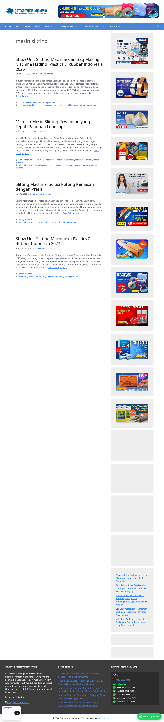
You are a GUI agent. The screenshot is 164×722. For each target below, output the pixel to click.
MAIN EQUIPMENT (66, 26)
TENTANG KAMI (23, 26)
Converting (39, 160)
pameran (53, 105)
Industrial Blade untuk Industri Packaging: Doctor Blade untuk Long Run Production (131, 622)
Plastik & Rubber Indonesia (29, 102)
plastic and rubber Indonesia (70, 105)
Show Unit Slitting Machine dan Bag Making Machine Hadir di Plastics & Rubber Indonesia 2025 (59, 64)
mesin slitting (42, 105)
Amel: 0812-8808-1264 (126, 687)
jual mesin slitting (51, 165)
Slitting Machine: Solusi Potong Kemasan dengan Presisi (55, 186)
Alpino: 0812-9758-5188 (126, 698)
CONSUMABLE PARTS (92, 26)
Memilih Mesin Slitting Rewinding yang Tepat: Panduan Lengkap (53, 124)
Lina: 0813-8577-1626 (126, 695)
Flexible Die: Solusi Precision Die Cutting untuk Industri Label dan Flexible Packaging (131, 588)
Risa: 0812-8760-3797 (126, 702)
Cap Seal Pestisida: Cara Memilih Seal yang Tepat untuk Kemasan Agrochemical (131, 611)
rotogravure (50, 160)
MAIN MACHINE (42, 26)
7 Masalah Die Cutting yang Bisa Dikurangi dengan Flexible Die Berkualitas (131, 578)
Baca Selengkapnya (72, 213)
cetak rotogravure (25, 160)
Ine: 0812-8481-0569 (125, 691)
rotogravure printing (83, 160)
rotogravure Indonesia (65, 160)
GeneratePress (104, 718)
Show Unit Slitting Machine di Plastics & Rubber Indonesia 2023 (53, 241)
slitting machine (48, 102)
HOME (8, 26)
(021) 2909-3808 (123, 680)
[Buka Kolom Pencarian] (157, 26)
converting (38, 165)
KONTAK (113, 26)
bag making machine (27, 105)
